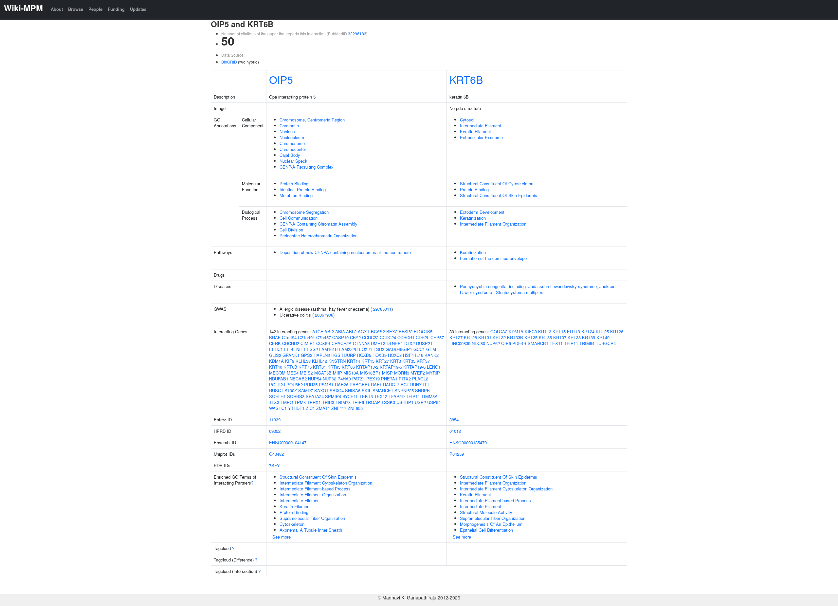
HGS (335, 355)
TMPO (287, 402)
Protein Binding (294, 183)
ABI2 (329, 331)
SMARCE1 (383, 390)
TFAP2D (397, 396)
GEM (431, 349)
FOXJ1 (365, 349)
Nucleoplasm (292, 137)
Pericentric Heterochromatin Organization (318, 235)
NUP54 (314, 379)
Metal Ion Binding (296, 195)
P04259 (456, 454)
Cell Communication (299, 218)
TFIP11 (413, 396)
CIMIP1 (308, 343)
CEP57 (437, 337)
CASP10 (340, 337)
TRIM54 (586, 343)
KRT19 (573, 331)
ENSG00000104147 (287, 442)
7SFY (274, 465)
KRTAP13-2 (367, 367)
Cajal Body (290, 155)
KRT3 (395, 361)
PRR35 (311, 384)
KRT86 (348, 367)
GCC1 (419, 349)
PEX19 (373, 379)
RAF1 (376, 384)
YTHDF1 (296, 408)
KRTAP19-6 (414, 367)
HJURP (349, 355)
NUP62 (329, 379)
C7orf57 (323, 337)
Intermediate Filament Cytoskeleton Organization (326, 483)
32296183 (357, 33)
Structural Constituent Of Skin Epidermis (498, 195)
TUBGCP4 (606, 343)
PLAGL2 (420, 379)
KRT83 (333, 367)
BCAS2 (378, 331)
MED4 (293, 373)
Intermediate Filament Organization (493, 224)
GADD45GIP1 (399, 349)
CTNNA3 (361, 343)
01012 (455, 431)
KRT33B (515, 337)
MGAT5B (323, 373)
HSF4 (408, 355)
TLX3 (274, 402)
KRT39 (588, 337)
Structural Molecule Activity (486, 512)
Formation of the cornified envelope (493, 258)
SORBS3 (295, 396)
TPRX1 (314, 402)
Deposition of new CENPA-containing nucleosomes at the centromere (345, 252)
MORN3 (401, 373)
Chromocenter (293, 149)
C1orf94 (289, 337)
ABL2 (351, 331)
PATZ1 (358, 379)
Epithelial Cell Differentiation (486, 530)
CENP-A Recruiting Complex (307, 167)
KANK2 (432, 355)
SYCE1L (350, 396)
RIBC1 (402, 384)
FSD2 (378, 349)
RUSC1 (276, 390)
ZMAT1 (323, 408)
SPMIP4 (333, 396)
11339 (275, 419)
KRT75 (305, 367)
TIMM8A (429, 396)
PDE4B (519, 343)
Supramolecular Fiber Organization (312, 518)
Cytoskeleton (292, 524)
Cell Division (291, 230)
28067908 (324, 315)
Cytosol (467, 120)
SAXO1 (321, 390)
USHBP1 (404, 402)
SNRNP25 (404, 390)
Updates (138, 9)
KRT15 (367, 361)
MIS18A (351, 373)
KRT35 (408, 361)
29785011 (382, 309)
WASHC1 (278, 408)
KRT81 (319, 367)
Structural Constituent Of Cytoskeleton (496, 183)
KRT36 (545, 337)
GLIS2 (275, 355)
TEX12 (380, 396)
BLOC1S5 (423, 331)
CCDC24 (388, 337)
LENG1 (434, 367)
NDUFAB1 (278, 379)
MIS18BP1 (370, 373)
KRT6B (466, 79)
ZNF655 (355, 408)
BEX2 (391, 331)
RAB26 (341, 384)
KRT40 (275, 367)
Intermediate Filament (480, 125)
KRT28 (470, 337)
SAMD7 (305, 390)
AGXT (364, 331)
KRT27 (382, 361)
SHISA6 (352, 390)
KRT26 (616, 331)
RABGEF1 (360, 384)
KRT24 (587, 331)
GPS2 (306, 355)
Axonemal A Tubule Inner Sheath (311, 530)
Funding (116, 9)
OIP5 (281, 79)
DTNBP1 (395, 343)
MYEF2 (417, 373)
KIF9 (289, 361)
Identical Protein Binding (303, 189)
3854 (454, 419)
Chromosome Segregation (304, 212)
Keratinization (473, 218)
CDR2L (422, 337)
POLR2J (277, 384)
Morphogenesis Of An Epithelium (491, 524)
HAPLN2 (322, 355)
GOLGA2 (498, 331)
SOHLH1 (277, 396)
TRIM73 (343, 402)
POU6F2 (294, 384)
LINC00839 (459, 343)
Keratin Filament (475, 131)
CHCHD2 (290, 343)
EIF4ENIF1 (294, 349)
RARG (389, 384)
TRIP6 (358, 402)
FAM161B (328, 349)
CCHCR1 (405, 337)
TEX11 (556, 343)
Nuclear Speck (293, 161)
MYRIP (433, 373)
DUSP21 (424, 343)
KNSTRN (337, 361)
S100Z (290, 390)
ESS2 (312, 349)
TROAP (372, 402)
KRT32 (499, 337)
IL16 (419, 355)
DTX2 (409, 343)
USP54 (434, 402)
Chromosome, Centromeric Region (312, 120)
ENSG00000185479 (468, 442)
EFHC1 (276, 349)
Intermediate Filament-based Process (315, 489)
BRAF (275, 337)
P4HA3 (344, 379)
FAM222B (348, 349)
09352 (275, 431)
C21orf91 (306, 337)
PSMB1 (326, 384)
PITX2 (405, 379)
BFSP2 (405, 331)
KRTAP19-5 (391, 367)
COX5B (323, 343)
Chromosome (292, 143)
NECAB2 (298, 379)
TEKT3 (366, 396)
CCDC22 (370, 337)
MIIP (337, 373)
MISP (387, 373)
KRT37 (423, 361)
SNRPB (422, 390)
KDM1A (276, 361)
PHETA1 (389, 379)
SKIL (366, 390)
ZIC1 (310, 408)
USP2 (420, 402)
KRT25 (602, 331)
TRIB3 (328, 402)
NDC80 (478, 343)
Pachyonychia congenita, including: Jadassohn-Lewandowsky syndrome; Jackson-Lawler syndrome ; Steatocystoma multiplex (538, 289)
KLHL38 (303, 361)
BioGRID (229, 61)
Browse (75, 9)
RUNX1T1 (419, 384)
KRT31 (484, 337)
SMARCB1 (538, 343)
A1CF (317, 331)
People (95, 9)
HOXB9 (380, 355)
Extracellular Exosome (481, 137)
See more (281, 537)
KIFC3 (531, 331)
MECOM (277, 373)
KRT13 (544, 331)
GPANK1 (291, 355)
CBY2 (355, 337)
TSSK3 (388, 402)
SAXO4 (337, 390)
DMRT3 (378, 343)
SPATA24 (315, 396)
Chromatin (289, 125)
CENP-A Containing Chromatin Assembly (318, 224)
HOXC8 (395, 355)
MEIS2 (306, 373)
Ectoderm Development (482, 212)
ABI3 (340, 331)
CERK (275, 343)
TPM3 (300, 402)
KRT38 (574, 337)
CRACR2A (342, 343)
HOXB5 (364, 355)
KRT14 (353, 361)
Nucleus (287, 131)
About (57, 9)
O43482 (276, 454)
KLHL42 (319, 361)
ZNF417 (338, 408)
